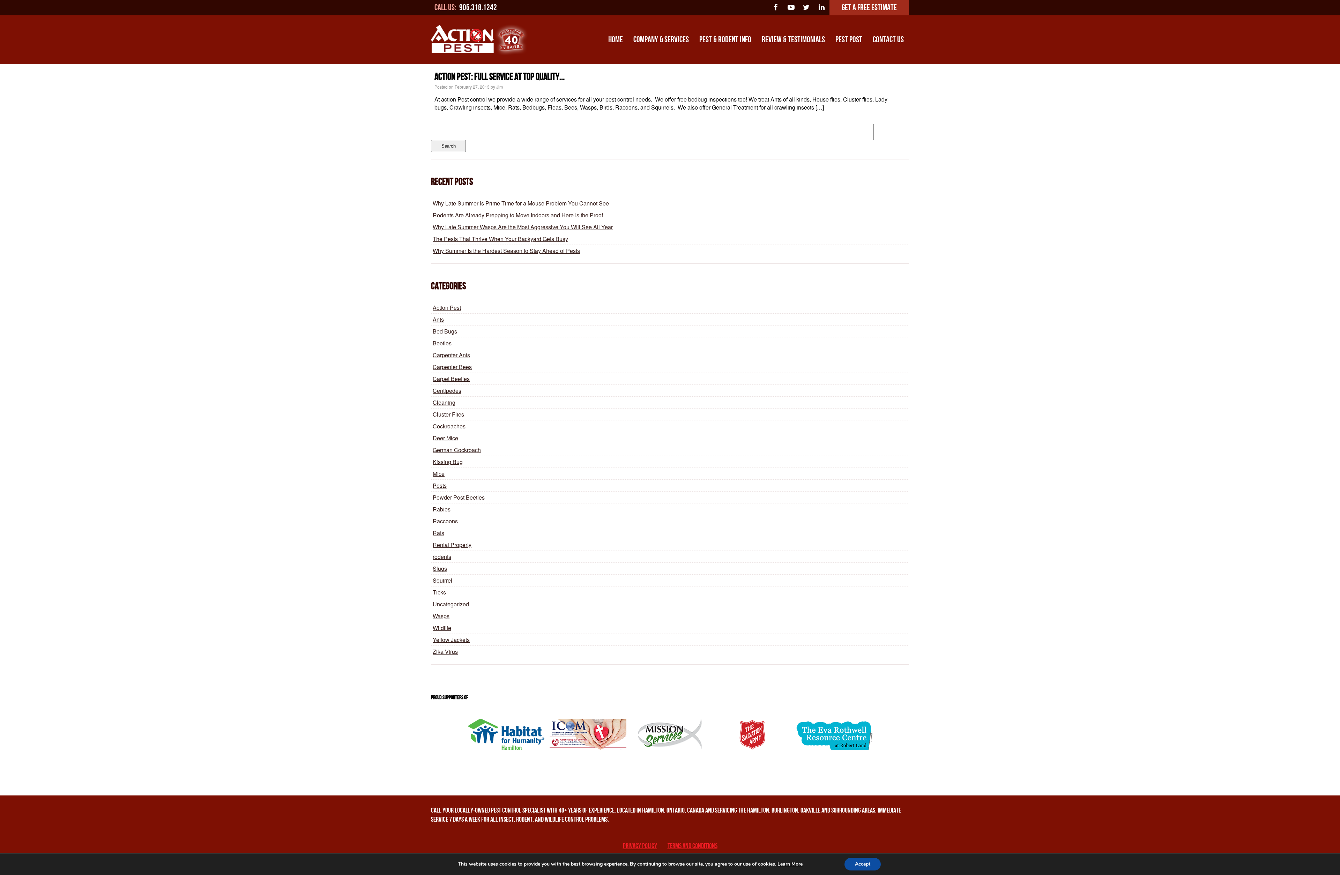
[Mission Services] (670, 734)
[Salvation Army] (752, 734)
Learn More (790, 864)
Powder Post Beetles (459, 497)
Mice (439, 474)
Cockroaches (449, 426)
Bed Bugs (445, 331)
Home (615, 40)
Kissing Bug (448, 462)
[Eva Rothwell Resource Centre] (834, 734)
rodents (442, 557)
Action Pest (447, 308)
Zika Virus (445, 652)
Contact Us (888, 40)
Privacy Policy (640, 846)
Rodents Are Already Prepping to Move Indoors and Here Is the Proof (518, 215)
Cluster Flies (448, 414)
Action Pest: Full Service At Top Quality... (499, 77)
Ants (438, 319)
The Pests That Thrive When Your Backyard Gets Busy (500, 239)
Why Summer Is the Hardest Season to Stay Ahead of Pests (506, 251)
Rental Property (452, 545)
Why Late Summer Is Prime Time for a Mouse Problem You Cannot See (521, 203)
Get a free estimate (869, 7)
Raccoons (445, 521)
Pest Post (848, 40)
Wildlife (442, 628)
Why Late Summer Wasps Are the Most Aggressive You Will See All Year (523, 227)
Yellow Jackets (451, 640)
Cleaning (444, 402)
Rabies (442, 509)
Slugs (440, 568)
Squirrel (442, 580)
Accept (862, 864)
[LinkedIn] (821, 7)
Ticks (439, 592)
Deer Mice (445, 438)
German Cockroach (457, 450)
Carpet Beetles (451, 379)
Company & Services (661, 40)
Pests (440, 485)
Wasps (441, 616)
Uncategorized (451, 604)
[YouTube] (791, 7)
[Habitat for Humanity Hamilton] (506, 734)
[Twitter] (806, 7)
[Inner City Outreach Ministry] (588, 734)
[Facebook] (775, 7)
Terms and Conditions (692, 846)
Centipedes (447, 391)
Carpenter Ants (451, 355)
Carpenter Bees (452, 367)
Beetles (442, 343)
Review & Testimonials (793, 40)
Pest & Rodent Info (725, 40)
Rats (438, 533)
